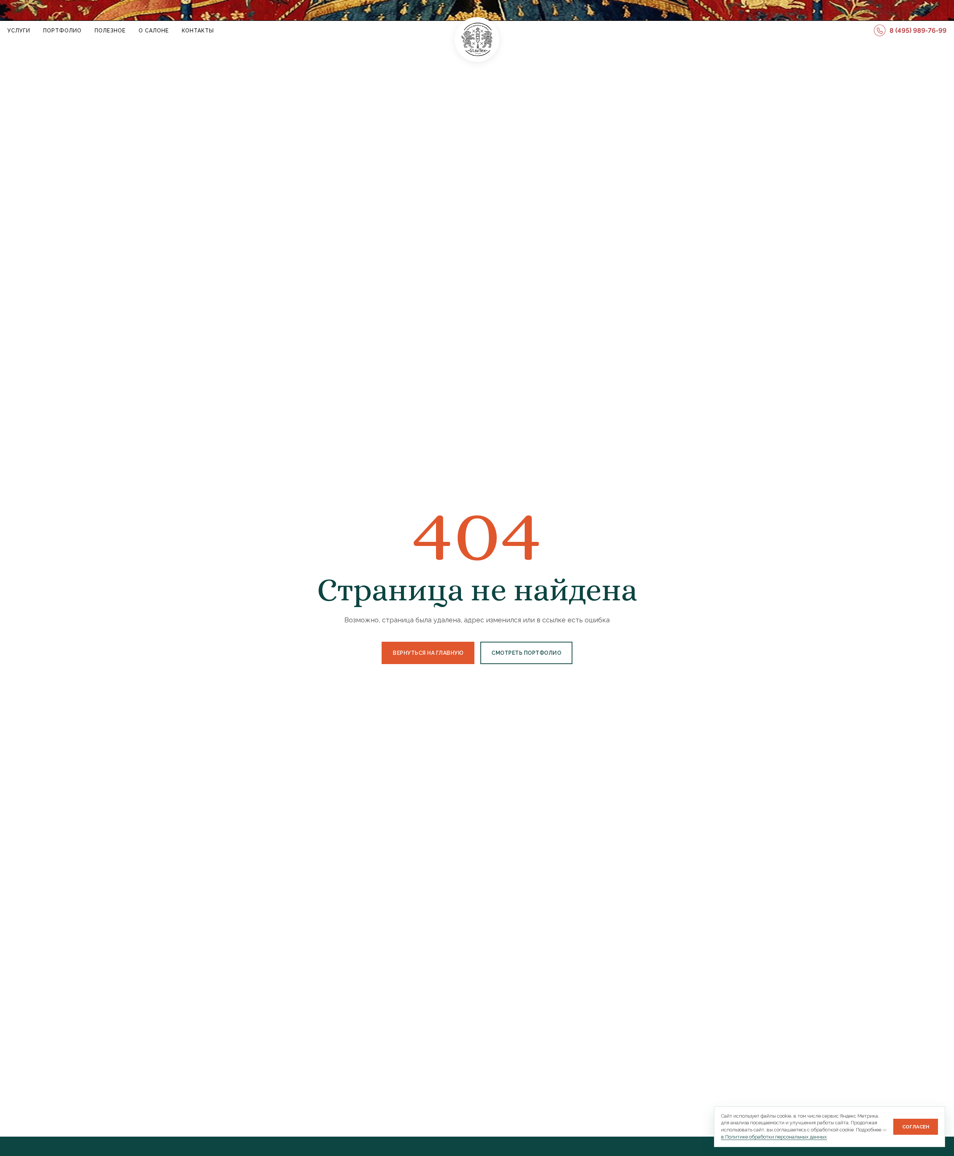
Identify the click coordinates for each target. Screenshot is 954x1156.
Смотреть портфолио (526, 653)
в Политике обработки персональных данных (774, 1137)
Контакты (198, 31)
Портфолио (62, 31)
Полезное (110, 31)
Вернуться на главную (428, 653)
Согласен (915, 1127)
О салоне (154, 31)
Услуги (18, 31)
